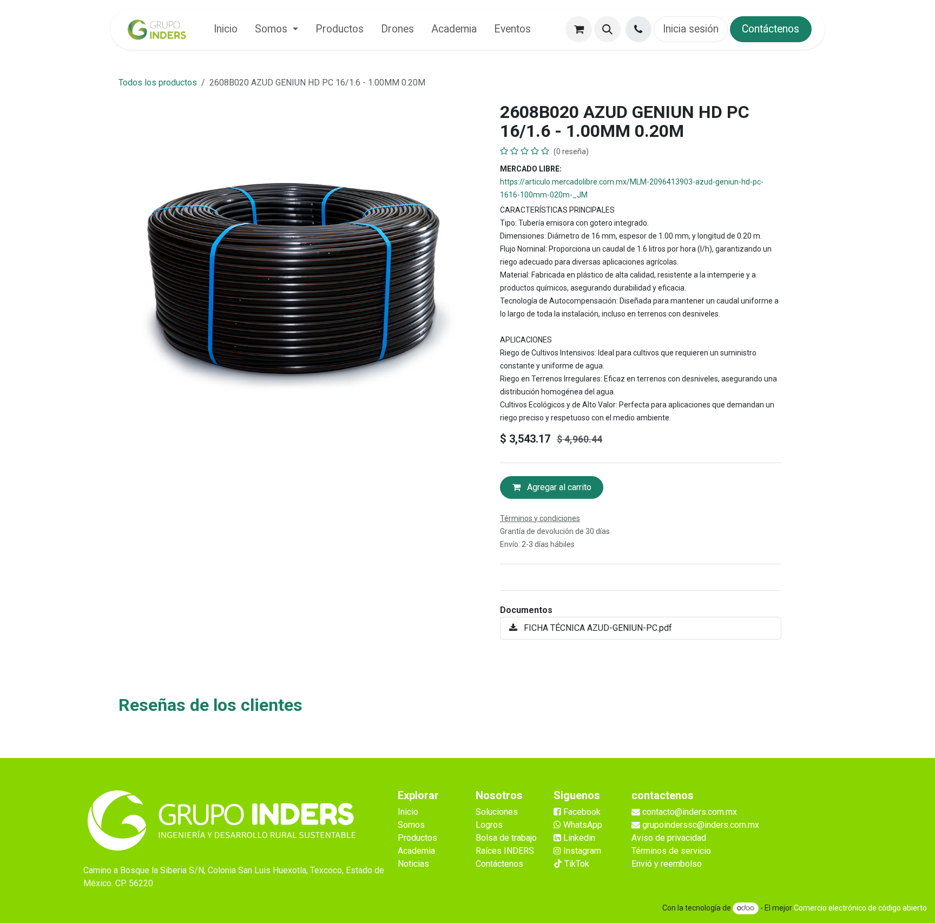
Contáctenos (770, 29)
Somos (411, 825)
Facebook (582, 812)
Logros (489, 825)
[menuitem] (225, 29)
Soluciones (497, 812)
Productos (417, 838)
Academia (416, 851)
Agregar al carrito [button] (558, 487)
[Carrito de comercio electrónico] (578, 29)
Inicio (408, 812)
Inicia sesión (691, 29)
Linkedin (578, 838)
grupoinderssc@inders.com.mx (700, 825)
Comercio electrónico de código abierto (860, 908)
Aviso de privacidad (668, 838)
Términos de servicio (671, 851)
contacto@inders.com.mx (689, 812)
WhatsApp (581, 825)
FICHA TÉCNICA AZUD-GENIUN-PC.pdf (597, 628)
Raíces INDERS (505, 851)
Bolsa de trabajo (506, 838)
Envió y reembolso (666, 864)
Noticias (413, 864)
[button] (607, 29)
